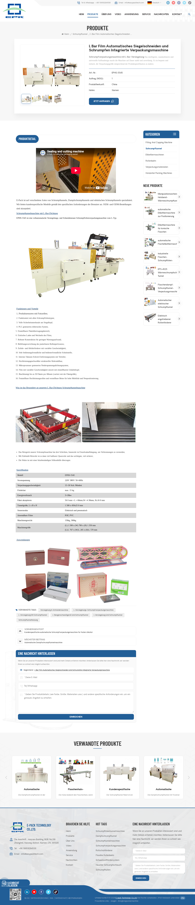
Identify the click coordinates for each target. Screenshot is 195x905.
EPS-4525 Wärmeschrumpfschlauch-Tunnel (167, 272)
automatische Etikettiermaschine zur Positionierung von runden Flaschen (166, 213)
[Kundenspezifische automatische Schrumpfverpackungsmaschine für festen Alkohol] (75, 771)
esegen (113, 901)
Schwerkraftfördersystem (107, 860)
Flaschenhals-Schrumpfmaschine (32, 789)
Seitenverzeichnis (39, 898)
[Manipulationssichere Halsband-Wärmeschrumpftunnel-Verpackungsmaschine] (150, 195)
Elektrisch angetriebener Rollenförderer (164, 319)
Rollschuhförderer (104, 851)
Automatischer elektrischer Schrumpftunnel (165, 303)
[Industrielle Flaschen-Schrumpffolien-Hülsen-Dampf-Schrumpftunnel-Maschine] (150, 255)
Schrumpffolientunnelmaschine (110, 831)
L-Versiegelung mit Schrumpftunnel (33, 615)
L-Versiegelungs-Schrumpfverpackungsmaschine (93, 610)
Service (146, 14)
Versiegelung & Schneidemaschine (54, 610)
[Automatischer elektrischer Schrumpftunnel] (150, 302)
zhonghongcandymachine (128, 901)
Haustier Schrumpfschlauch (108, 865)
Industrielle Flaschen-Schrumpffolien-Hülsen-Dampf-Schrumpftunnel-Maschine (166, 257)
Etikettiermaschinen (155, 155)
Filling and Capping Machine (159, 143)
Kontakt (177, 14)
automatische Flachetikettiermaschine (167, 242)
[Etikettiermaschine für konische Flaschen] (150, 226)
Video (118, 14)
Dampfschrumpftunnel (106, 836)
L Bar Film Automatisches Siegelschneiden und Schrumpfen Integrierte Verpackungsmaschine (72, 670)
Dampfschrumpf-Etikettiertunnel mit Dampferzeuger (164, 789)
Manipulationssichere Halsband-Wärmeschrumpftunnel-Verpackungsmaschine (167, 198)
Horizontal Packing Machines (159, 173)
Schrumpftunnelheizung (28, 620)
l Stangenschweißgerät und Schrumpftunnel (70, 615)
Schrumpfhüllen (103, 870)
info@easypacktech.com (134, 3)
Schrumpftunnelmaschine (108, 841)
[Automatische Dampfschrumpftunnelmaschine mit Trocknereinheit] (119, 771)
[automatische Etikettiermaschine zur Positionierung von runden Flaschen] (150, 211)
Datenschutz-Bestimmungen (68, 898)
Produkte (92, 14)
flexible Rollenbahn (105, 855)
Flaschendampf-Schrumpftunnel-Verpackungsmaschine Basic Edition (167, 289)
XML (51, 898)
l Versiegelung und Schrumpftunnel (108, 615)
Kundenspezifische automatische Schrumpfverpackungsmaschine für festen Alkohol (75, 789)
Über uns (106, 14)
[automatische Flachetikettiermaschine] (150, 242)
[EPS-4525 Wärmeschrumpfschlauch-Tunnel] (150, 271)
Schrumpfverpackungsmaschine (111, 846)
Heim (81, 14)
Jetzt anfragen (102, 101)
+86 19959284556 (103, 3)
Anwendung (131, 14)
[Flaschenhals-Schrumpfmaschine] (31, 771)
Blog (27, 898)
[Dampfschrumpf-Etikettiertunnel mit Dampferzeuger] (163, 771)
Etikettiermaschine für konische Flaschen (166, 228)
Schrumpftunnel (80, 34)
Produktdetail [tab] (27, 139)
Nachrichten (161, 14)
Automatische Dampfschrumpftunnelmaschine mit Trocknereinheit (119, 789)
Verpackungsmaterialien (157, 167)
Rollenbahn (151, 161)
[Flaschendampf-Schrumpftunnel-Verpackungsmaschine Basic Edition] (150, 286)
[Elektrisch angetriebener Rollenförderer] (150, 317)
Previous (6, 777)
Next (189, 777)
